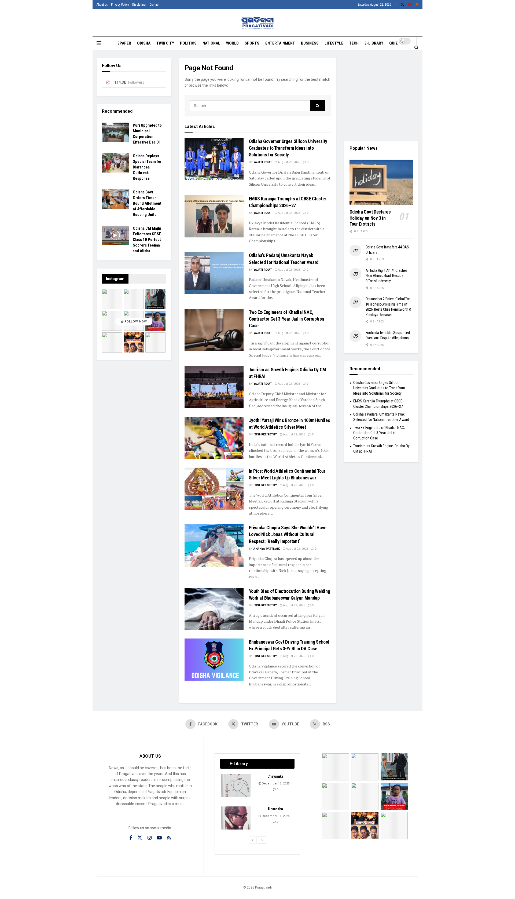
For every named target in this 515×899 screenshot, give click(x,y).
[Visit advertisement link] (381, 95)
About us (102, 4)
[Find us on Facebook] (396, 4)
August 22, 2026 (288, 162)
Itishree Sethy (265, 434)
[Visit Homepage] (257, 23)
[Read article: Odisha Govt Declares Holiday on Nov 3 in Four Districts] (381, 182)
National (211, 43)
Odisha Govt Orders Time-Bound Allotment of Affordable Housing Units (147, 203)
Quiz (393, 43)
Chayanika (275, 776)
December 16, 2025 (275, 783)
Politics (188, 43)
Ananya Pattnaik (266, 549)
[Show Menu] (99, 43)
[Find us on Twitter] (402, 4)
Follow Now (135, 321)
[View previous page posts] (253, 840)
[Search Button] (416, 47)
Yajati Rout (262, 162)
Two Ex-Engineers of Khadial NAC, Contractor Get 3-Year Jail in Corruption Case (286, 318)
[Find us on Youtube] (410, 4)
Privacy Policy (120, 4)
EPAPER (124, 43)
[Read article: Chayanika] (236, 785)
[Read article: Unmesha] (236, 818)
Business (310, 43)
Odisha (143, 43)
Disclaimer (139, 4)
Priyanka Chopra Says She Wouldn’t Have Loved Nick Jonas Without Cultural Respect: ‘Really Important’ (287, 534)
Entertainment (280, 43)
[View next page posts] (262, 840)
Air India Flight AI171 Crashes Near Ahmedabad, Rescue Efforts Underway (387, 275)
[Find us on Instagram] (150, 838)
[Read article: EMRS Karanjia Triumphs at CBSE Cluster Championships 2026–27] (214, 216)
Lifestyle (334, 43)
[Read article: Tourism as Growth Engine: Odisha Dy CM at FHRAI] (214, 387)
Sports (252, 43)
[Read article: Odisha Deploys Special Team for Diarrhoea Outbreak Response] (115, 163)
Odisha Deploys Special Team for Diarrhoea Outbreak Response (147, 167)
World (232, 43)
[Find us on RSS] (416, 4)
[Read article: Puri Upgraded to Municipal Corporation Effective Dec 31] (115, 132)
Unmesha (275, 809)
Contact (154, 4)
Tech (354, 43)
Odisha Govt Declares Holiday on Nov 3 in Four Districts (370, 218)
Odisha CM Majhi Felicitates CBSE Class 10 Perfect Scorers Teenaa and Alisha (147, 239)
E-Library (374, 43)
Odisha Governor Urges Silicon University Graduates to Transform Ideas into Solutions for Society (288, 147)
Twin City (165, 43)
